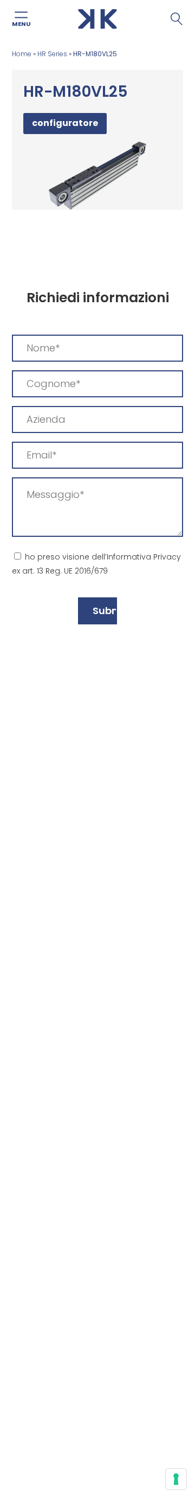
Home (21, 53)
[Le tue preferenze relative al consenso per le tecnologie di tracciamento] (176, 1479)
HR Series (52, 53)
